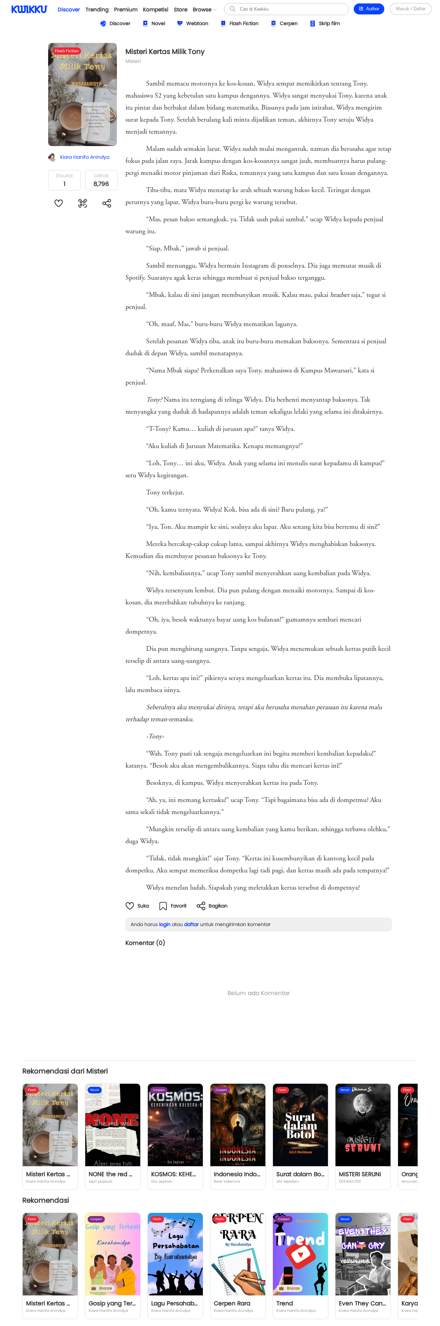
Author (371, 8)
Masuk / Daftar (411, 8)
